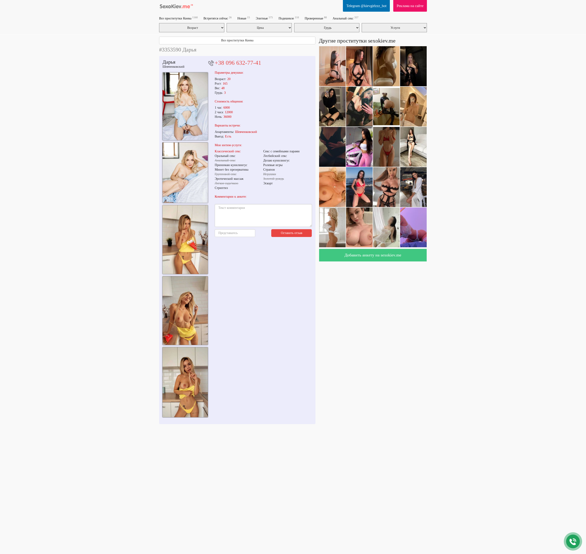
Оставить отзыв (291, 233)
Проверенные (316, 18)
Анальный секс (345, 18)
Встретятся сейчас (217, 18)
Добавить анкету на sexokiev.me (373, 255)
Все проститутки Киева (178, 18)
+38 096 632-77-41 (238, 62)
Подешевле (289, 18)
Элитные (264, 18)
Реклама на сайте (410, 6)
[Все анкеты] (176, 5)
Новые (243, 18)
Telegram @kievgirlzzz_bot (366, 6)
